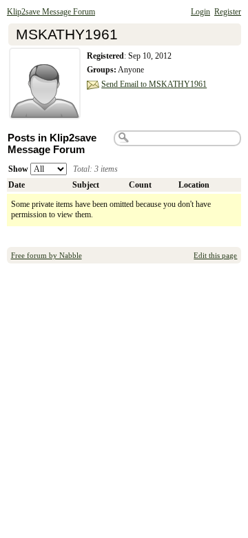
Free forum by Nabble (46, 255)
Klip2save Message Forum (51, 12)
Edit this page (215, 255)
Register (227, 12)
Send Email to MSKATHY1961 (154, 84)
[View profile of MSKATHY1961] (45, 111)
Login (200, 12)
